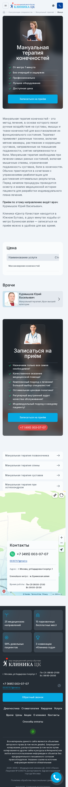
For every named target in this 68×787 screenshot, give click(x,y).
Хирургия (46, 708)
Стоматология (30, 708)
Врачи (10, 715)
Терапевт (48, 134)
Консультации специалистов (20, 12)
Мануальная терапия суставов (24, 475)
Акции (27, 715)
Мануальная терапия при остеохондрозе (20, 486)
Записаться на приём (33, 99)
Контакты (53, 715)
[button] (53, 5)
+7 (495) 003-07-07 (32, 554)
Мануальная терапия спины (22, 465)
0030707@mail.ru (18, 561)
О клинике (39, 715)
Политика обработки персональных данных (33, 780)
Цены (19, 715)
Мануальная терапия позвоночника (27, 455)
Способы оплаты (33, 721)
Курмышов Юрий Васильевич (22, 206)
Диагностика (11, 708)
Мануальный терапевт (45, 12)
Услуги (58, 708)
